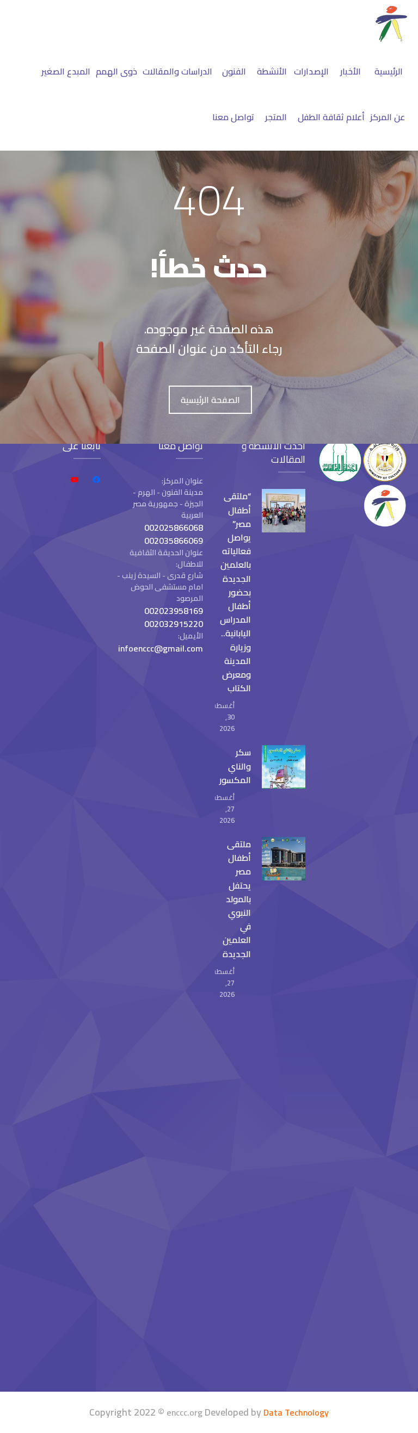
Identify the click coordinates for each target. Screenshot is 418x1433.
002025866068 (173, 527)
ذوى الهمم (116, 71)
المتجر (276, 117)
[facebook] (96, 479)
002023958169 (173, 611)
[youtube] (74, 479)
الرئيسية (388, 71)
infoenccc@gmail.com (160, 648)
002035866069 (173, 540)
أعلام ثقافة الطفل (331, 117)
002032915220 (173, 624)
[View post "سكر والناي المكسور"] (283, 767)
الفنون (234, 71)
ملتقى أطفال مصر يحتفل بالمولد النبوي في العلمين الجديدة (237, 899)
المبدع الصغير (65, 71)
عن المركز (387, 117)
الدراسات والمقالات (177, 71)
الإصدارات (311, 71)
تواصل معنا (233, 117)
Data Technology (296, 1412)
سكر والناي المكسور (235, 765)
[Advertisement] (56, 1201)
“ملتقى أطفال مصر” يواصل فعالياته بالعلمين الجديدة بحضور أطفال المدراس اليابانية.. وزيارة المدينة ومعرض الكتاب (235, 592)
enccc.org (184, 1412)
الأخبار (350, 71)
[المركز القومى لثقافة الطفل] (391, 38)
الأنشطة (272, 71)
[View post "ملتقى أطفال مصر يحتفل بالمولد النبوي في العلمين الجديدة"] (283, 858)
